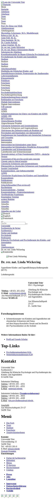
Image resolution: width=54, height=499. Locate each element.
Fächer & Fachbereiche (16, 458)
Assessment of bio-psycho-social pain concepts (20, 159)
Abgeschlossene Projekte (11, 121)
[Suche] (2, 221)
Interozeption (6, 140)
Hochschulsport (12, 467)
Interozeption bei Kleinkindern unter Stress (18, 145)
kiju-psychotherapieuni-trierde (20, 400)
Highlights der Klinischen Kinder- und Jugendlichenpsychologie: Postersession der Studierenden (24, 72)
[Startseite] (13, 2)
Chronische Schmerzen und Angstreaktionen (19, 126)
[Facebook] (3, 497)
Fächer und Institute (9, 233)
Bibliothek (10, 460)
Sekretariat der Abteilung (11, 52)
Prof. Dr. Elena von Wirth (11, 26)
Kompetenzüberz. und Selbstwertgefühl (17, 171)
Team (3, 16)
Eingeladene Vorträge (10, 197)
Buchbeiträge (6, 187)
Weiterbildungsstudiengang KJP (19, 354)
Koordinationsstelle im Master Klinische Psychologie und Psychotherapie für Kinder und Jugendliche (24, 55)
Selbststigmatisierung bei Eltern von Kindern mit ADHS (24, 114)
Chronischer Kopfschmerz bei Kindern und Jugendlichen (24, 175)
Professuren (6, 238)
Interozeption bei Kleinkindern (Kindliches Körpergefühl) (25, 147)
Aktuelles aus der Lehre (11, 211)
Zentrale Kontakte (8, 451)
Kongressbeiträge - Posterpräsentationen (17, 192)
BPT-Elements (7, 118)
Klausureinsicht (7, 78)
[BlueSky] (7, 497)
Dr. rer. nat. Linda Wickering (13, 47)
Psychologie (6, 235)
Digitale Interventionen (10, 102)
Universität (5, 226)
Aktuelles (5, 202)
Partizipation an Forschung (12, 99)
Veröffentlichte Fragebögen (12, 194)
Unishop (9, 470)
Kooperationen (7, 178)
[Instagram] (14, 497)
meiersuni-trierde (15, 389)
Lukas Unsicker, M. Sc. (11, 45)
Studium (4, 59)
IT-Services (11, 465)
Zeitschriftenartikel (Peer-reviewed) (15, 185)
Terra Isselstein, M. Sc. (10, 40)
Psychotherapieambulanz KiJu (18, 352)
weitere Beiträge (8, 199)
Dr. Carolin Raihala (9, 42)
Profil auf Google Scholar (17, 339)
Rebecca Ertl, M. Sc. (9, 35)
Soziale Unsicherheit (9, 168)
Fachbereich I (6, 230)
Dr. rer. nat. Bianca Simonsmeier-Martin (17, 50)
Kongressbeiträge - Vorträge (12, 190)
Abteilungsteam (7, 28)
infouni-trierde (14, 449)
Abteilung (5, 12)
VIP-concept (6, 107)
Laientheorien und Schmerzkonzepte (16, 149)
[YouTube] (10, 497)
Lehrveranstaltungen (9, 76)
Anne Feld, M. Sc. (8, 38)
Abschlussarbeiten (8, 69)
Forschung (5, 83)
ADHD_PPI (6, 116)
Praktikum (5, 80)
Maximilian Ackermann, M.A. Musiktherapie (19, 33)
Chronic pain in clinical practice (14, 161)
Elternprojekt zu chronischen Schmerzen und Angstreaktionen (26, 166)
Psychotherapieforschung (11, 92)
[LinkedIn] (18, 497)
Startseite (5, 9)
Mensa (9, 463)
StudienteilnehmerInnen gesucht (14, 97)
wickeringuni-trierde (17, 293)
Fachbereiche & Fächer (10, 228)
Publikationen (6, 180)
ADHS (4, 109)
